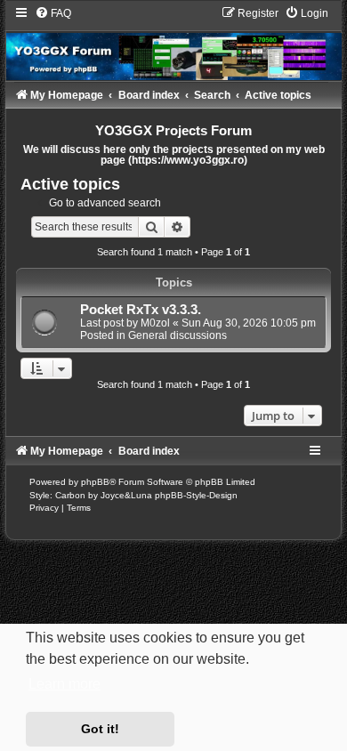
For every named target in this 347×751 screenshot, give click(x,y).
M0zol (155, 323)
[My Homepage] (173, 43)
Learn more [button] (64, 683)
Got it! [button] (100, 729)
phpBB (95, 482)
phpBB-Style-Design (196, 495)
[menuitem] (53, 13)
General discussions (177, 335)
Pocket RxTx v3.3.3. (140, 310)
